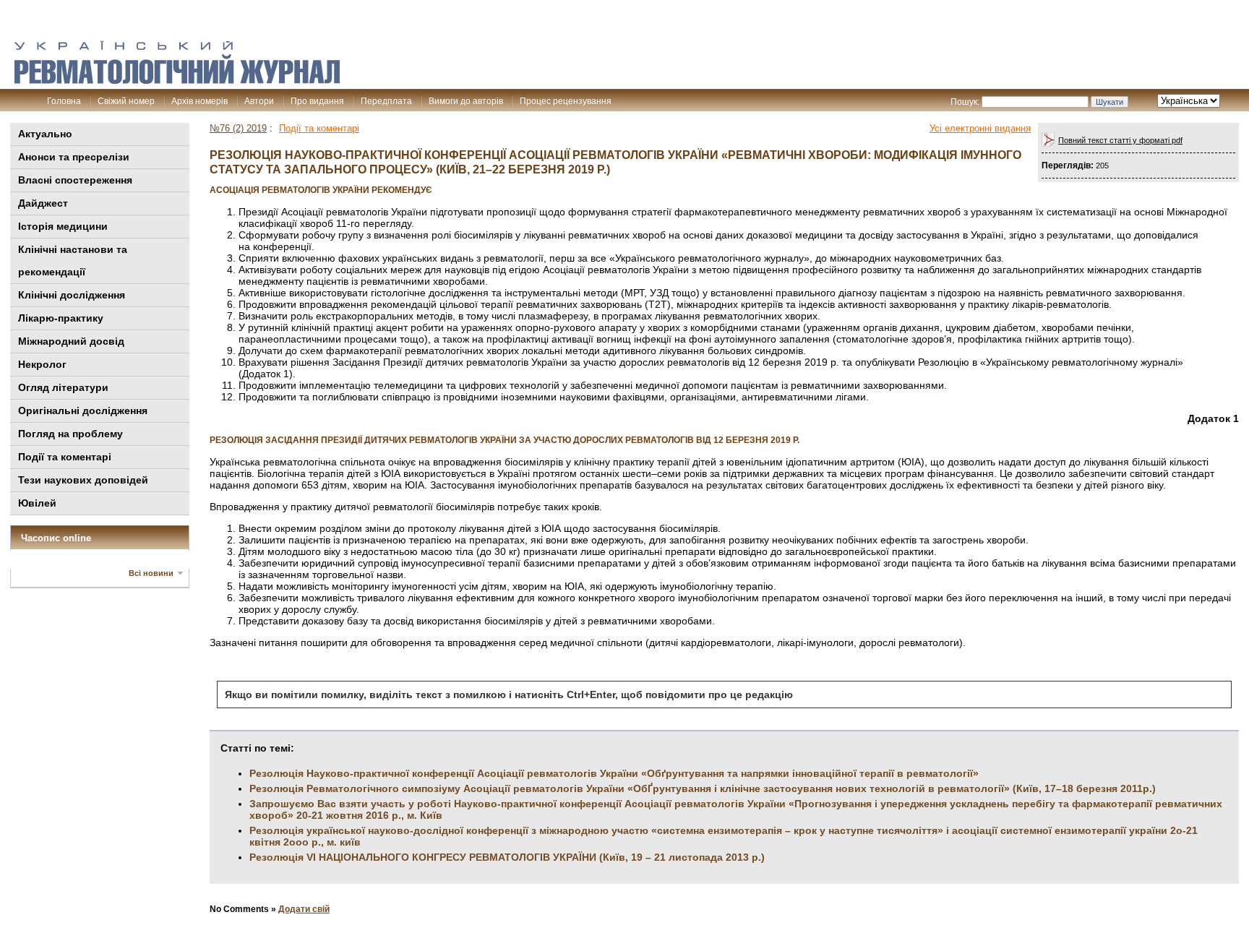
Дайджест (43, 203)
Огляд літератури (63, 387)
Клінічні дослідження (71, 295)
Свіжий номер (126, 101)
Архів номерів (199, 101)
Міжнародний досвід (71, 341)
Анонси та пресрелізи (73, 157)
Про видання (317, 101)
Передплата (386, 101)
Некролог (42, 364)
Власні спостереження (75, 180)
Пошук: (964, 102)
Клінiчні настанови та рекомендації (72, 261)
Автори (259, 101)
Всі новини (151, 573)
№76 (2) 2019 (238, 128)
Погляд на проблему (70, 433)
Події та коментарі (64, 457)
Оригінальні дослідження (82, 410)
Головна (64, 101)
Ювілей (37, 503)
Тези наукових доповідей (83, 480)
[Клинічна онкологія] (177, 80)
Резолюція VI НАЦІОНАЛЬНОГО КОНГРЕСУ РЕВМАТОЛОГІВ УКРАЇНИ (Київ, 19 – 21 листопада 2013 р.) (507, 857)
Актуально (45, 133)
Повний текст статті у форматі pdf (1120, 140)
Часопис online (56, 538)
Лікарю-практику (60, 318)
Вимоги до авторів (466, 101)
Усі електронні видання (980, 128)
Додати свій (304, 909)
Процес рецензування (565, 101)
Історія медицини (63, 226)
